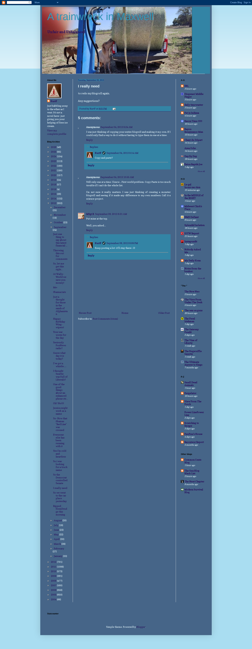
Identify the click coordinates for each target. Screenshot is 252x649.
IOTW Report (191, 233)
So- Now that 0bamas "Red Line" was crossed (60, 424)
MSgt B (90, 213)
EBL (186, 85)
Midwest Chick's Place (193, 207)
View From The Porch (192, 403)
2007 (54, 585)
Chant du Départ (193, 139)
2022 (54, 165)
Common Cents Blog (192, 461)
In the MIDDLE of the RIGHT (193, 196)
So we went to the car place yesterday (60, 497)
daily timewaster (193, 104)
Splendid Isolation (194, 225)
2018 (54, 184)
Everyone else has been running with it (58, 440)
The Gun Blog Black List (191, 472)
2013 (54, 203)
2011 (54, 566)
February (59, 548)
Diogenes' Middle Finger (193, 95)
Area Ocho (190, 148)
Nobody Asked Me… (192, 251)
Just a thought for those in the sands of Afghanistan (60, 305)
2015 (54, 193)
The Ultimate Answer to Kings (193, 363)
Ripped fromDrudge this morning (60, 510)
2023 (54, 161)
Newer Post (85, 312)
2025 (54, 151)
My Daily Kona (192, 260)
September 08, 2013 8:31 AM (111, 213)
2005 (54, 594)
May (56, 534)
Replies (94, 146)
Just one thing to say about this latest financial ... (60, 240)
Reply (89, 139)
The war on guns (193, 310)
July (56, 525)
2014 (54, 198)
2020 (54, 175)
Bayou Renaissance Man (193, 130)
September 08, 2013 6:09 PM (122, 243)
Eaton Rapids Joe (193, 164)
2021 (54, 170)
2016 (54, 189)
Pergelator (190, 393)
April (57, 539)
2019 (54, 179)
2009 (54, 575)
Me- (55, 287)
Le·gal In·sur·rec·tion (192, 186)
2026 (54, 147)
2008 (54, 580)
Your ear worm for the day (59, 334)
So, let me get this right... (58, 266)
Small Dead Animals (190, 383)
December (59, 207)
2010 (54, 571)
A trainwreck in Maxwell (100, 16)
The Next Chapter (194, 481)
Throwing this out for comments (60, 254)
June (56, 529)
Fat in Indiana (191, 112)
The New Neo (192, 291)
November (60, 214)
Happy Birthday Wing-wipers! (59, 323)
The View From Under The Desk (193, 301)
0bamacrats (59, 291)
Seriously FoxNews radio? (59, 345)
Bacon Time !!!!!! (193, 121)
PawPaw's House (193, 433)
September (60, 227)
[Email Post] (114, 108)
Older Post (164, 312)
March (57, 543)
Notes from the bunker (192, 270)
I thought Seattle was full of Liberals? (60, 375)
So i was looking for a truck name (60, 465)
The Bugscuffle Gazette (193, 352)
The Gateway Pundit (191, 331)
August (58, 520)
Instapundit (190, 241)
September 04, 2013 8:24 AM (117, 127)
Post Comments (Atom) (105, 318)
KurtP (98, 152)
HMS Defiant (191, 217)
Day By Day (190, 156)
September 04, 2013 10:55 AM (117, 177)
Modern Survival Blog (193, 491)
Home (125, 312)
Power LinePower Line (194, 413)
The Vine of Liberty (190, 341)
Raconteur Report (194, 441)
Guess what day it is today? (59, 355)
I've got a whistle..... (59, 365)
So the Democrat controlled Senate (60, 479)
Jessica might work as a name (60, 410)
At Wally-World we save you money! (59, 278)
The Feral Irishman (189, 320)
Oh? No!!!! (58, 403)
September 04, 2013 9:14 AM (122, 152)
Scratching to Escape (191, 424)
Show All (201, 171)
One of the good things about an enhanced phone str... (60, 391)
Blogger (140, 626)
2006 (54, 589)
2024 (54, 156)
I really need (60, 487)
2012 (54, 561)
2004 (54, 599)
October (58, 222)
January (58, 556)
